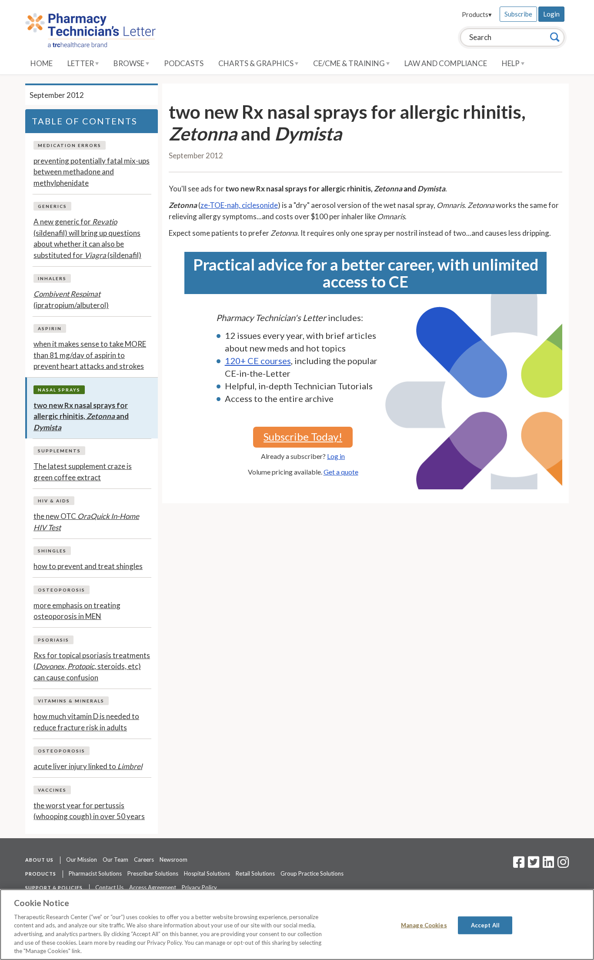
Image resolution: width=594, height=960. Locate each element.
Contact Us (109, 887)
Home (41, 63)
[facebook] (518, 864)
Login (551, 14)
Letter (81, 63)
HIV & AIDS (54, 500)
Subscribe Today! (303, 436)
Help (511, 63)
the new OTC (86, 522)
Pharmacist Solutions (95, 873)
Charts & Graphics (256, 63)
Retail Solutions (255, 873)
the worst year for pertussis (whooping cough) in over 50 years (89, 811)
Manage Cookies (424, 924)
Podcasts (184, 63)
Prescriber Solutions (152, 873)
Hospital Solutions (207, 873)
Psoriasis (53, 639)
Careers (144, 859)
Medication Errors (69, 145)
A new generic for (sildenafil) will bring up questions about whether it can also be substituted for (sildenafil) (87, 238)
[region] (297, 924)
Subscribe (518, 14)
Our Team (115, 859)
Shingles (52, 550)
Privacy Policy (199, 887)
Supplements (59, 450)
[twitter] (532, 864)
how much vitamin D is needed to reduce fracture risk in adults (86, 722)
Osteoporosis (61, 589)
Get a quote (341, 472)
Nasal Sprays (59, 389)
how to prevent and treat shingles (88, 566)
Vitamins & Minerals (71, 700)
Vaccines (52, 790)
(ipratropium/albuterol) (71, 299)
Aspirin (50, 328)
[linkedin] (548, 864)
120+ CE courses (258, 360)
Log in (336, 456)
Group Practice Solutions (312, 873)
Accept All (485, 924)
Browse (129, 63)
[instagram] (563, 864)
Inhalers (52, 278)
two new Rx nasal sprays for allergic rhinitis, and (81, 416)
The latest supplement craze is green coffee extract (82, 472)
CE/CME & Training (349, 63)
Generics (52, 206)
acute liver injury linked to (87, 766)
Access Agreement (152, 887)
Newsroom (173, 859)
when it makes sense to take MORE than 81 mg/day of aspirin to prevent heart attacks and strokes (89, 355)
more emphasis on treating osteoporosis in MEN (76, 611)
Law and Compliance (445, 63)
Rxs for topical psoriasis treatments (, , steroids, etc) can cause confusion (91, 666)
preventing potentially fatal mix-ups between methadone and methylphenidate (91, 171)
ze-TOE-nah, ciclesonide (239, 205)
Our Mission (81, 859)
